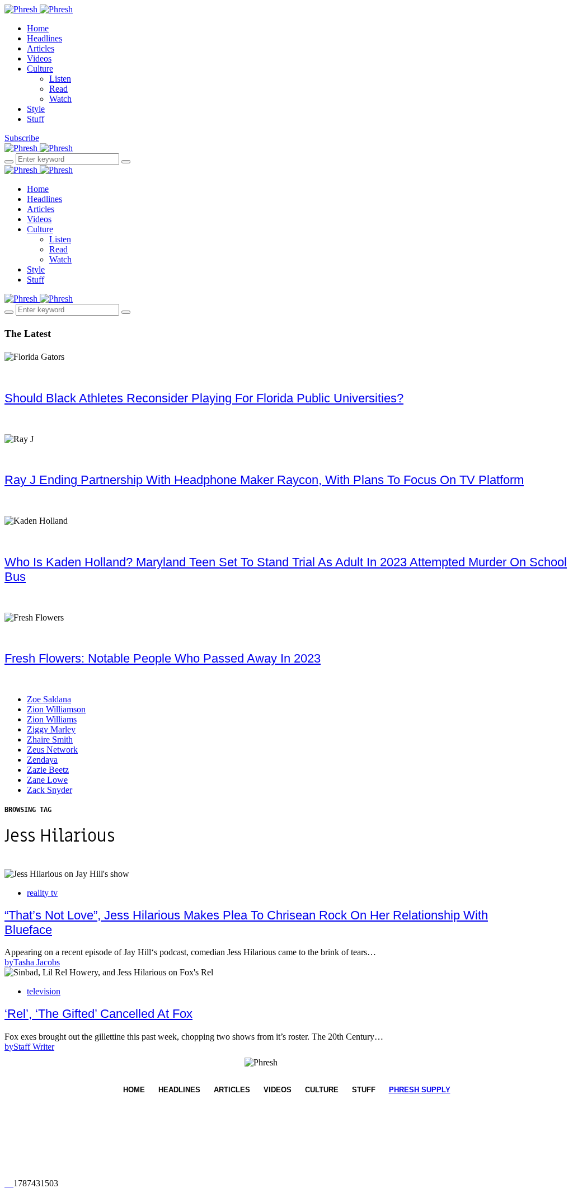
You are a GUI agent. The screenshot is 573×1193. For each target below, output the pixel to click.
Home (38, 28)
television (43, 991)
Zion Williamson (56, 709)
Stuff (35, 119)
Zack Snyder (49, 790)
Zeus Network (52, 749)
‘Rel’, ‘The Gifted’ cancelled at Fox (98, 1014)
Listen (60, 78)
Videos (39, 58)
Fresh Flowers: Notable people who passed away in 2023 (162, 658)
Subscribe (21, 138)
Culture (40, 68)
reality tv (42, 893)
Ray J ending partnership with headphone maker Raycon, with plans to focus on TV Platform (264, 480)
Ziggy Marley (51, 729)
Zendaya (42, 759)
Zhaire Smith (50, 739)
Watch (60, 99)
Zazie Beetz (48, 769)
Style (36, 109)
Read (58, 88)
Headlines (44, 38)
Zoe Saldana (49, 699)
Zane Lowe (47, 780)
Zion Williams (52, 719)
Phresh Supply (419, 1090)
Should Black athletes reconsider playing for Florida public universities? (203, 398)
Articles (40, 48)
